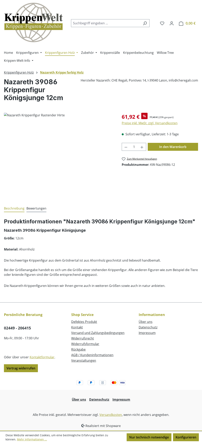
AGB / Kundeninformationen (92, 355)
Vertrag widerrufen (21, 368)
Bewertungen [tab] (36, 208)
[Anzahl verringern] (126, 147)
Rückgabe (78, 349)
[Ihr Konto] (171, 23)
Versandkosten (110, 415)
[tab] (14, 208)
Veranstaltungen (83, 360)
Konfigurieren (186, 437)
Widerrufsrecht (82, 338)
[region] (59, 155)
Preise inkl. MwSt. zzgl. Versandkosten (150, 123)
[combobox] (105, 23)
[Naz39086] (59, 155)
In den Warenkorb (172, 147)
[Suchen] (145, 23)
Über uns (145, 322)
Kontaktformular (42, 357)
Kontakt (77, 327)
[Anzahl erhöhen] (142, 147)
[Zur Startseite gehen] (33, 22)
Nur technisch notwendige (149, 437)
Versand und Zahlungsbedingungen (97, 333)
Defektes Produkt (84, 322)
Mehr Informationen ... (32, 439)
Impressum (147, 333)
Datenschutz (148, 327)
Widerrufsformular (85, 344)
